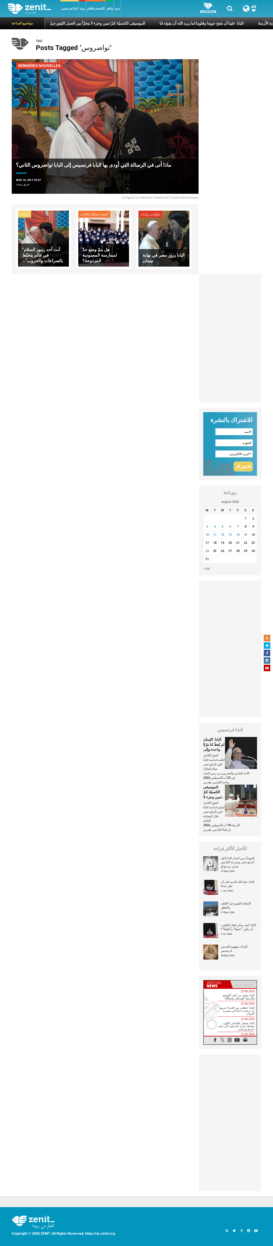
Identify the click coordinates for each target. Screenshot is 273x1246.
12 (222, 534)
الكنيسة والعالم (96, 8)
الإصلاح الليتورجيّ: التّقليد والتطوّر (236, 905)
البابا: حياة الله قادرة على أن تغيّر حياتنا (237, 884)
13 (230, 534)
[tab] (217, 984)
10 (207, 534)
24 (207, 551)
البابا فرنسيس (69, 8)
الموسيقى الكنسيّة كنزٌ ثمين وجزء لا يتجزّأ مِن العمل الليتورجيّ (65, 23)
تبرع (117, 8)
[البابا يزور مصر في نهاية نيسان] (163, 238)
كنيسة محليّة (99, 214)
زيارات (24, 214)
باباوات (155, 214)
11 (214, 534)
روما (82, 8)
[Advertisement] (230, 338)
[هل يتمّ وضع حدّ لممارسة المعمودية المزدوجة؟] (103, 238)
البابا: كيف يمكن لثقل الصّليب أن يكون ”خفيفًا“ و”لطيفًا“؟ (238, 927)
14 (238, 534)
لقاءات (85, 214)
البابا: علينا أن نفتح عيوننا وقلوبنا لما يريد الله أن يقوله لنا (170, 23)
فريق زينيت (22, 184)
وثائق (110, 8)
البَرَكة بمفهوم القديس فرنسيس (234, 948)
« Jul (206, 568)
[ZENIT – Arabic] (34, 8)
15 (245, 534)
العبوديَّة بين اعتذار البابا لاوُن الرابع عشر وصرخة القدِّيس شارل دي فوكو (237, 862)
